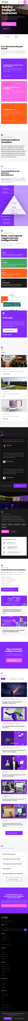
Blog (2, 997)
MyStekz (3, 952)
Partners (3, 980)
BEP (2, 950)
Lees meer (19, 1014)
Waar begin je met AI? (5, 966)
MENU (25, 2)
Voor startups (4, 936)
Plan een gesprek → (13, 660)
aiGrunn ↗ (3, 985)
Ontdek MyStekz (9, 330)
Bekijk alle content (8, 589)
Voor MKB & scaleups (5, 938)
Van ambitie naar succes (6, 970)
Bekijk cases (6, 28)
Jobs (2, 999)
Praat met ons (19, 485)
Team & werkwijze (4, 995)
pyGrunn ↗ (3, 987)
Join (14, 905)
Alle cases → (4, 352)
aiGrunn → (5, 531)
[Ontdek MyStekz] (4, 186)
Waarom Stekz (4, 940)
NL (19, 2)
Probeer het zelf (7, 334)
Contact (3, 1001)
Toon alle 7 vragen (13, 879)
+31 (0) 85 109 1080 (5, 1004)
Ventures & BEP (4, 983)
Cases (2, 942)
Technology (21, 678)
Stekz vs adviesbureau (5, 944)
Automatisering (13, 678)
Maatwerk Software (5, 956)
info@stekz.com (4, 1005)
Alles (3, 678)
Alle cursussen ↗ (4, 964)
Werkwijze (3, 958)
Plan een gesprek (8, 24)
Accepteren (8, 1018)
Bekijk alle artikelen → (13, 833)
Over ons (3, 993)
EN (21, 2)
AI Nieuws (3, 975)
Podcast (3, 972)
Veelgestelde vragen (5, 968)
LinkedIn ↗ (3, 1008)
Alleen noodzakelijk (18, 1018)
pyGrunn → (13, 531)
